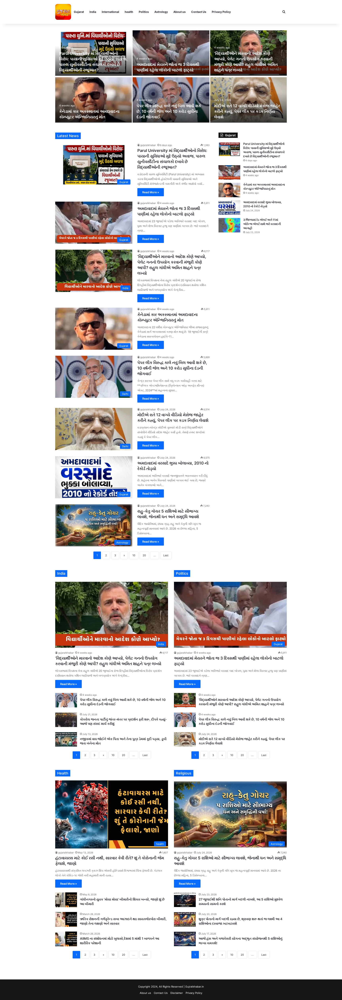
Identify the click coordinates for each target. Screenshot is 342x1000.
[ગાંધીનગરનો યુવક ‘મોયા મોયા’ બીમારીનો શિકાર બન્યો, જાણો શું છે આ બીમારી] (66, 899)
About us (179, 11)
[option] (171, 76)
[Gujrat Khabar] (63, 12)
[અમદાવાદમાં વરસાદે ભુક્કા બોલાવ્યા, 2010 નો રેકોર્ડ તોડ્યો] (229, 207)
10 (133, 555)
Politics (144, 11)
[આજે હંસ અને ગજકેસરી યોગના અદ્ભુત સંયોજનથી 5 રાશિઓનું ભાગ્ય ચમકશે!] (185, 939)
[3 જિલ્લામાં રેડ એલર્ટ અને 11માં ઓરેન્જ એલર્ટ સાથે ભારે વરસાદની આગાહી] (229, 225)
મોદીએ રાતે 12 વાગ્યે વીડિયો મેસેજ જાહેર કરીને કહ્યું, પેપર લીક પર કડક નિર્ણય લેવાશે (247, 111)
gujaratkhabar (148, 145)
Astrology (161, 11)
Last (165, 555)
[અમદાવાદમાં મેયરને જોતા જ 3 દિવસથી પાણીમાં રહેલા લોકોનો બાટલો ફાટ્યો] (171, 53)
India (92, 11)
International (110, 11)
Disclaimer (176, 992)
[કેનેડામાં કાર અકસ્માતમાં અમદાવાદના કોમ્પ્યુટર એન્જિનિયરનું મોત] (93, 100)
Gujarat (79, 11)
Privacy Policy (221, 11)
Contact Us (198, 11)
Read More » (150, 192)
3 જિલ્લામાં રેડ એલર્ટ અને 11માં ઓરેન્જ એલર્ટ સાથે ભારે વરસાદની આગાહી (262, 224)
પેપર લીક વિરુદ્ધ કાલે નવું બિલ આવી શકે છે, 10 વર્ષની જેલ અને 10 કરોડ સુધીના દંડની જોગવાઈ (169, 111)
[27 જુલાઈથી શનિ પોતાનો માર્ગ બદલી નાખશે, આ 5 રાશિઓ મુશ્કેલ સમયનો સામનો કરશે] (185, 899)
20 (144, 555)
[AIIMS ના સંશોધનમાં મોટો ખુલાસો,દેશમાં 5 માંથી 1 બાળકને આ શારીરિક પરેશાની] (66, 939)
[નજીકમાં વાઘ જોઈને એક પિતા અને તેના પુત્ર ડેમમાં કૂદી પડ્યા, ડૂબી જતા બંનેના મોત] (66, 739)
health (129, 11)
